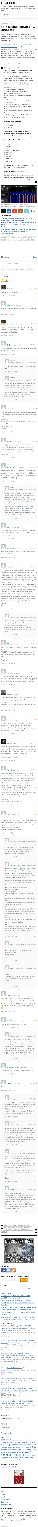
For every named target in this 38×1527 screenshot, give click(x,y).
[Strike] (10, 269)
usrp (9, 1460)
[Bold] (3, 269)
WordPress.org (6, 1505)
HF (29, 1444)
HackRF (30, 237)
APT (31, 1440)
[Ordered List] (12, 269)
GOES (17, 1445)
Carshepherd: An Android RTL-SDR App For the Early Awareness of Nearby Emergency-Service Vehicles (18, 1318)
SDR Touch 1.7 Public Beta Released (13, 220)
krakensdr (18, 1447)
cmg (23, 841)
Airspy (18, 237)
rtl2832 (28, 240)
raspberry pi (12, 1452)
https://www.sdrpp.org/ (20, 171)
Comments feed (6, 1502)
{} (24, 269)
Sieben (19, 362)
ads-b (3, 1439)
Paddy (22, 944)
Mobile (34, 237)
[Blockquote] (17, 269)
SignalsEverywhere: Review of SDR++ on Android (17, 218)
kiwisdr (13, 1447)
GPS (20, 1445)
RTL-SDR (3, 240)
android (20, 240)
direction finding (5, 1445)
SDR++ (3, 34)
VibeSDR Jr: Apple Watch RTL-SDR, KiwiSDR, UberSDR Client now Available (16, 1297)
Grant (23, 1099)
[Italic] (5, 269)
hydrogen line (33, 1445)
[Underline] (7, 269)
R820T (21, 1449)
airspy (16, 240)
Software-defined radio (26, 1458)
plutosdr (16, 1449)
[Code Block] (19, 269)
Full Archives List (6, 1433)
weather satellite (16, 1460)
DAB (34, 1442)
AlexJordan (20, 489)
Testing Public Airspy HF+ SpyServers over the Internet (19, 229)
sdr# (2, 242)
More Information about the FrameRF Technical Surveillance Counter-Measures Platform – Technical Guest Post (17, 1302)
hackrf (24, 1444)
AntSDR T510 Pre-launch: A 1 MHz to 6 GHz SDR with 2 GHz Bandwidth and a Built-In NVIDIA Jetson (18, 1308)
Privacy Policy (4, 1526)
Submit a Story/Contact (14, 1368)
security (15, 1457)
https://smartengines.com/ (24, 508)
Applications (24, 237)
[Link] (21, 269)
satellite (28, 1455)
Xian (22, 617)
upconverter (4, 1460)
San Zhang (20, 1036)
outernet (3, 1449)
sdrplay (4, 1457)
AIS (12, 1440)
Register (3, 1494)
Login (35, 257)
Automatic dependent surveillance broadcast (17, 1442)
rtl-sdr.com (8, 3)
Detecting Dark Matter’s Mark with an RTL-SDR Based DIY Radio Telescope (17, 1379)
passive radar (11, 1449)
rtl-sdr (24, 240)
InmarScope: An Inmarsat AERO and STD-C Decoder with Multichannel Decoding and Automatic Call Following (19, 1390)
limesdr (27, 1447)
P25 (6, 1449)
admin (8, 237)
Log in (3, 1497)
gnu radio (12, 1445)
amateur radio (17, 1440)
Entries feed (5, 1499)
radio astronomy (28, 1449)
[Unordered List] (14, 269)
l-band (22, 1447)
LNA (31, 1447)
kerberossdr (9, 1447)
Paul (12, 1034)
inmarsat (3, 1447)
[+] (26, 269)
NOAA (34, 1447)
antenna (28, 1440)
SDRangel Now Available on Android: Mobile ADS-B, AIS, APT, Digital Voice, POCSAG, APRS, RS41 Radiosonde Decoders (19, 225)
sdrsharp (9, 1458)
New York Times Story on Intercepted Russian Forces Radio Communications (19, 1227)
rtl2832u (33, 240)
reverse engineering (23, 1452)
